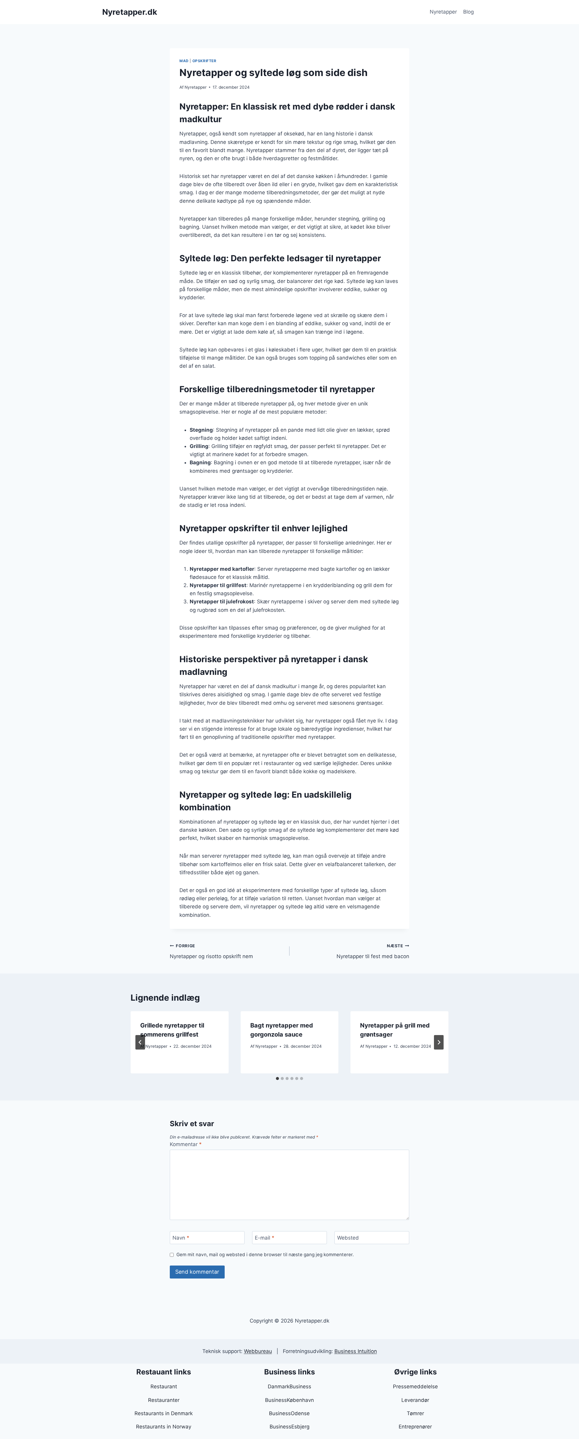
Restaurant (163, 1386)
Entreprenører (415, 1427)
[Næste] (439, 1042)
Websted (348, 1238)
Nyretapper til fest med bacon (373, 951)
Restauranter (163, 1400)
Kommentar (186, 1144)
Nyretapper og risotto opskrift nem (211, 951)
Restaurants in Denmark (163, 1413)
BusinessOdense (289, 1413)
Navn (180, 1238)
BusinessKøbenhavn (289, 1400)
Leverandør (415, 1400)
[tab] (277, 1078)
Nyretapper (443, 12)
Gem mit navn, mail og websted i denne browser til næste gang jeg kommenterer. (265, 1254)
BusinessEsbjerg (289, 1427)
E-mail (264, 1238)
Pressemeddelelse (415, 1386)
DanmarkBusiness (289, 1386)
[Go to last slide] (140, 1042)
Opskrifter (204, 61)
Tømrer (415, 1413)
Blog (468, 12)
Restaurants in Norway (163, 1427)
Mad (184, 61)
